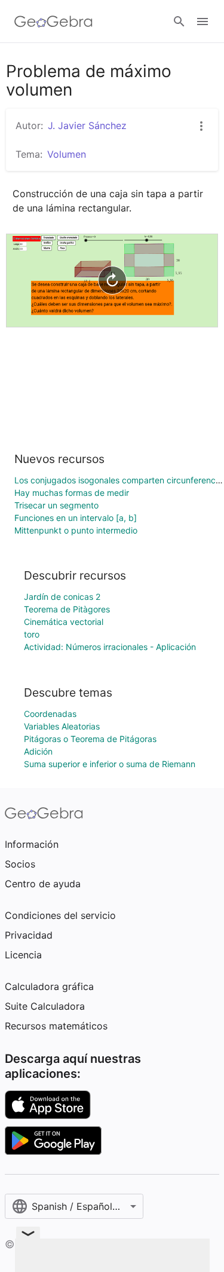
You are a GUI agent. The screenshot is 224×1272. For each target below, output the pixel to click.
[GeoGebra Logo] (53, 21)
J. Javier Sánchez (87, 125)
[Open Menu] (202, 21)
